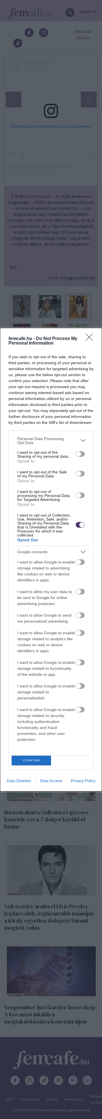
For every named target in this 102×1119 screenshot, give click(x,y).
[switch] (80, 454)
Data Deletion (19, 780)
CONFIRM (31, 760)
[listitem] (51, 441)
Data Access (51, 780)
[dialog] (51, 559)
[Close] (91, 338)
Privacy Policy (83, 780)
